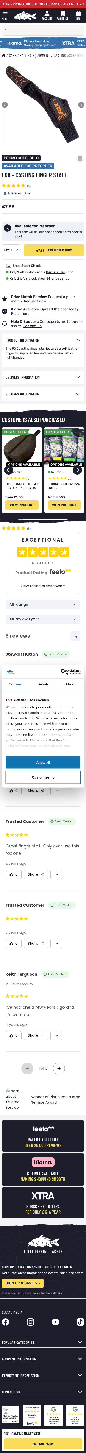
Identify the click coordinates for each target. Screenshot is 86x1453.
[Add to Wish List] (80, 159)
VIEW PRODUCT (22, 505)
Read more (20, 313)
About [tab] (70, 684)
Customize (40, 777)
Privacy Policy (31, 1293)
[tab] (43, 340)
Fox (28, 193)
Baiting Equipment (35, 55)
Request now (35, 301)
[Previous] (5, 105)
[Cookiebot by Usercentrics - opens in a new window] (61, 672)
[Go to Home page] (24, 15)
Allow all (43, 762)
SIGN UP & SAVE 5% (23, 1283)
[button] (77, 470)
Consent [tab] (15, 684)
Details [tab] (43, 684)
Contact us (32, 326)
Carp (13, 55)
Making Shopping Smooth (23, 41)
